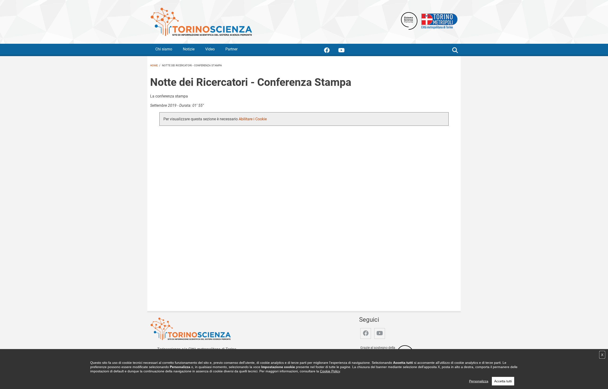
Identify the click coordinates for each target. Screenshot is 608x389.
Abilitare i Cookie (253, 119)
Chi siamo (163, 49)
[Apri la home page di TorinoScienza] (201, 21)
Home (154, 65)
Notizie (189, 49)
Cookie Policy (330, 371)
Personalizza (478, 381)
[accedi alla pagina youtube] (345, 51)
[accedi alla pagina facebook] (330, 51)
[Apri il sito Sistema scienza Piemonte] (409, 20)
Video (210, 49)
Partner (231, 49)
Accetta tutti (503, 381)
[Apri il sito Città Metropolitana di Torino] (438, 20)
